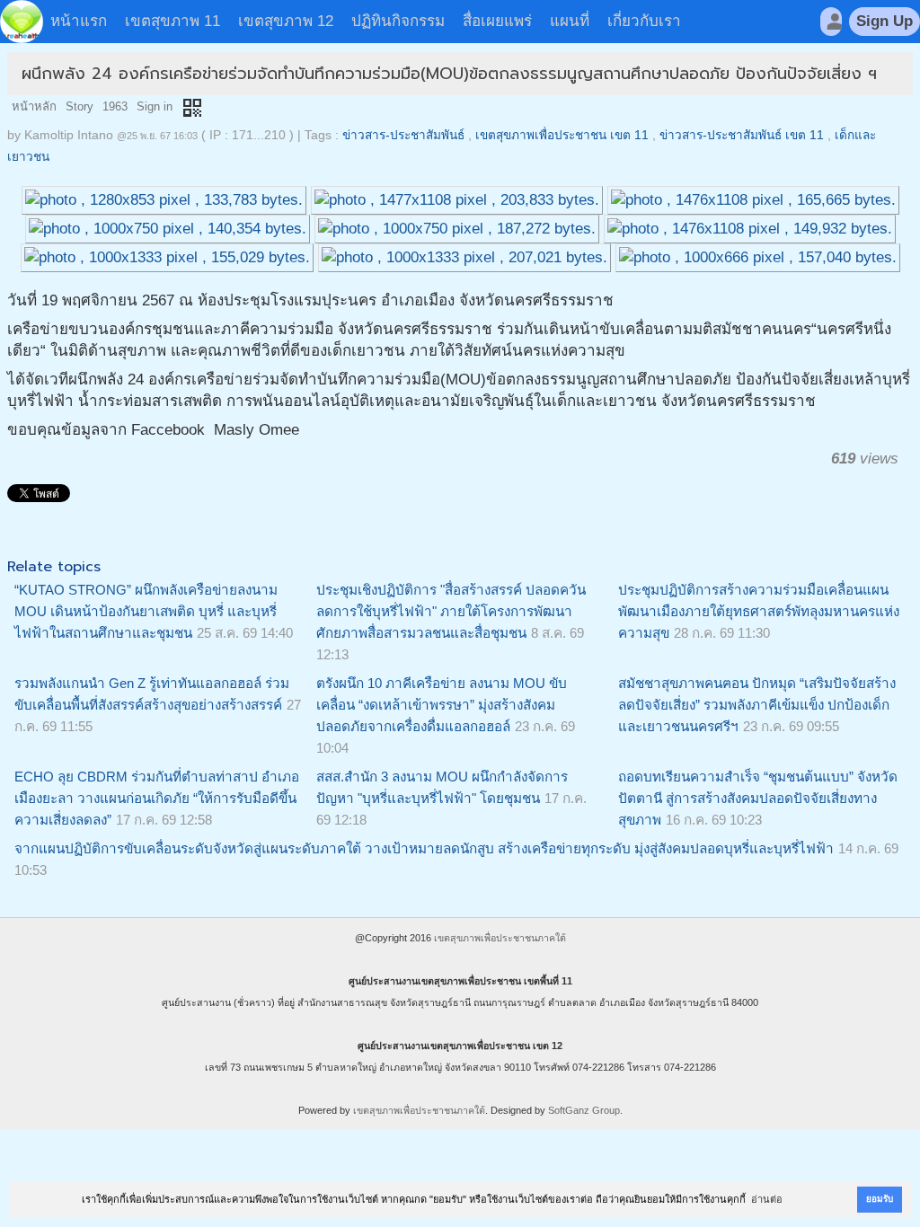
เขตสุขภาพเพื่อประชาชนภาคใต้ (500, 937)
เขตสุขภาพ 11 (172, 21)
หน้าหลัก (34, 106)
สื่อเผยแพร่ (497, 21)
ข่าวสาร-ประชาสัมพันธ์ (403, 135)
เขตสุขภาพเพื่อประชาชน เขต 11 (562, 135)
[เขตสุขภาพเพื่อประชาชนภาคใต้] (21, 21)
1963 (115, 106)
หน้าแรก (78, 21)
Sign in (154, 106)
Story (79, 106)
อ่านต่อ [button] (767, 1199)
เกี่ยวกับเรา (644, 21)
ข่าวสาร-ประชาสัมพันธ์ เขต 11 (741, 135)
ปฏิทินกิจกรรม (398, 21)
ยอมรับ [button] (879, 1199)
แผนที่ (569, 21)
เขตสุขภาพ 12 (285, 21)
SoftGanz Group (584, 1110)
